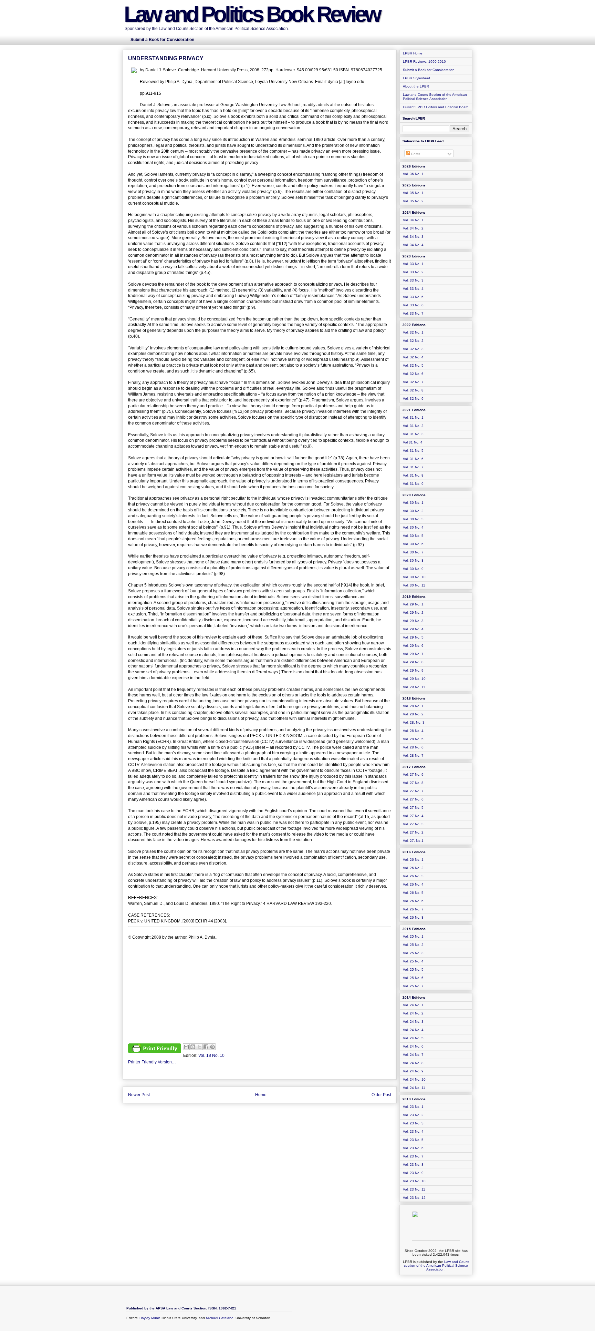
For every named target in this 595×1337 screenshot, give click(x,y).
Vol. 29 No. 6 (413, 645)
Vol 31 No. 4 (412, 442)
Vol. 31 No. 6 (413, 459)
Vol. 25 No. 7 (413, 986)
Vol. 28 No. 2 (413, 714)
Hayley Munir (149, 1318)
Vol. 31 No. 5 (413, 450)
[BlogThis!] (192, 1046)
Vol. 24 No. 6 (413, 1046)
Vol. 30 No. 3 (413, 519)
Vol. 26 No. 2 (413, 868)
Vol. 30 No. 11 (414, 585)
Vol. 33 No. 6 (413, 305)
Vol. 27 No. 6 (413, 799)
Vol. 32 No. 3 (413, 349)
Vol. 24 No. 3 (413, 1021)
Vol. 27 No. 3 (413, 824)
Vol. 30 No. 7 (413, 552)
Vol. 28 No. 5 (413, 739)
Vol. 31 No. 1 (413, 417)
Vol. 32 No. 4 (413, 357)
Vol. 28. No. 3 (414, 722)
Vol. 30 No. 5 (413, 536)
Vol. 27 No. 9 (413, 774)
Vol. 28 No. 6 (413, 747)
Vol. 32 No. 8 (413, 390)
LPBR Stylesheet (416, 78)
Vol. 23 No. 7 (413, 1156)
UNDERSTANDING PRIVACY (165, 58)
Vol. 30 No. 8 (413, 560)
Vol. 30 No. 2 (413, 511)
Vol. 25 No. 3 (413, 953)
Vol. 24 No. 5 (413, 1038)
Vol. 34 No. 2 (413, 228)
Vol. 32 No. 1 (413, 332)
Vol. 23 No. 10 (414, 1181)
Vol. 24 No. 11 (414, 1088)
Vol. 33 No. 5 (413, 297)
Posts (415, 154)
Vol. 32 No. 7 (413, 382)
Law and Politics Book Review (252, 14)
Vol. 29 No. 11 (414, 687)
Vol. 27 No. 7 (413, 791)
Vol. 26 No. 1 (413, 859)
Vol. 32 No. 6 (413, 374)
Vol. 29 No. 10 (414, 679)
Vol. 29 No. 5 (413, 637)
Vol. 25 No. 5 (413, 969)
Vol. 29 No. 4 (413, 629)
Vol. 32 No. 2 (413, 341)
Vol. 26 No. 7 (413, 909)
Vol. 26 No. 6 (413, 901)
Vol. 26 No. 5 (413, 893)
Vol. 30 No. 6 (413, 544)
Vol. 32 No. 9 (413, 398)
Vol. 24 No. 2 (413, 1013)
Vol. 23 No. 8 (413, 1164)
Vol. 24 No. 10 (414, 1079)
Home (261, 1094)
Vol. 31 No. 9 (413, 484)
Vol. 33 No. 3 (413, 280)
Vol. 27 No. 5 (413, 807)
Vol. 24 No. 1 (413, 1005)
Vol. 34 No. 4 (413, 245)
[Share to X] (199, 1046)
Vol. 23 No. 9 (413, 1173)
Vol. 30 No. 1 (413, 502)
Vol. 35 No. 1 (413, 193)
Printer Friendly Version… (152, 1062)
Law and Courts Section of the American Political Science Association (435, 97)
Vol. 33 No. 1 (413, 264)
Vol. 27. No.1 (413, 841)
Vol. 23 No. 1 (413, 1107)
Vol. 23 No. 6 (413, 1148)
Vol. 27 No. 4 (413, 816)
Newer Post (139, 1094)
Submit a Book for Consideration (429, 70)
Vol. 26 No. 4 (413, 884)
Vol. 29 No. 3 (413, 621)
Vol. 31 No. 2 (413, 426)
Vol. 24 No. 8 (413, 1063)
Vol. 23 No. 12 (414, 1198)
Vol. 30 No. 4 (413, 527)
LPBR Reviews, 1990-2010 (424, 61)
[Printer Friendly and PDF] (154, 1049)
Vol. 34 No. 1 (413, 220)
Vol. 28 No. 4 (413, 731)
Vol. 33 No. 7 (413, 313)
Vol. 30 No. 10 (414, 577)
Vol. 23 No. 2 (413, 1115)
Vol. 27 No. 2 (413, 832)
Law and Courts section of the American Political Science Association (436, 1265)
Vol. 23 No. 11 (414, 1189)
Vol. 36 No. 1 (413, 174)
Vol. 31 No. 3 (413, 434)
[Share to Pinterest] (212, 1046)
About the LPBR (416, 86)
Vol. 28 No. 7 (413, 755)
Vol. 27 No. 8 (413, 783)
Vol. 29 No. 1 (413, 604)
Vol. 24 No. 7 (413, 1055)
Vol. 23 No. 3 (413, 1123)
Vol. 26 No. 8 (413, 917)
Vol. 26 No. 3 (413, 876)
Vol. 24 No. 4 (413, 1030)
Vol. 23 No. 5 (413, 1140)
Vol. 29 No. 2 (413, 612)
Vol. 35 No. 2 (413, 201)
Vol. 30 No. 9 (413, 569)
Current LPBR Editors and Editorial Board (436, 107)
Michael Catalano (219, 1318)
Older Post (381, 1094)
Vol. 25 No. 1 (413, 936)
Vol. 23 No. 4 (413, 1131)
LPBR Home (412, 53)
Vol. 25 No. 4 (413, 961)
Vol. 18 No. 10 (211, 1055)
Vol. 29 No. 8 (413, 662)
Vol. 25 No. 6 (413, 978)
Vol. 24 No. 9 (413, 1071)
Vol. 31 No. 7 (413, 467)
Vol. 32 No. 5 (413, 365)
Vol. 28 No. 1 (413, 706)
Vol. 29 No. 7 (413, 654)
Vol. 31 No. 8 (413, 475)
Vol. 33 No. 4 (413, 288)
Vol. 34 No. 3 (413, 236)
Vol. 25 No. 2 (413, 945)
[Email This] (186, 1046)
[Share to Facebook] (205, 1046)
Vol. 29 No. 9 (413, 670)
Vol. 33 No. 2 (413, 272)
